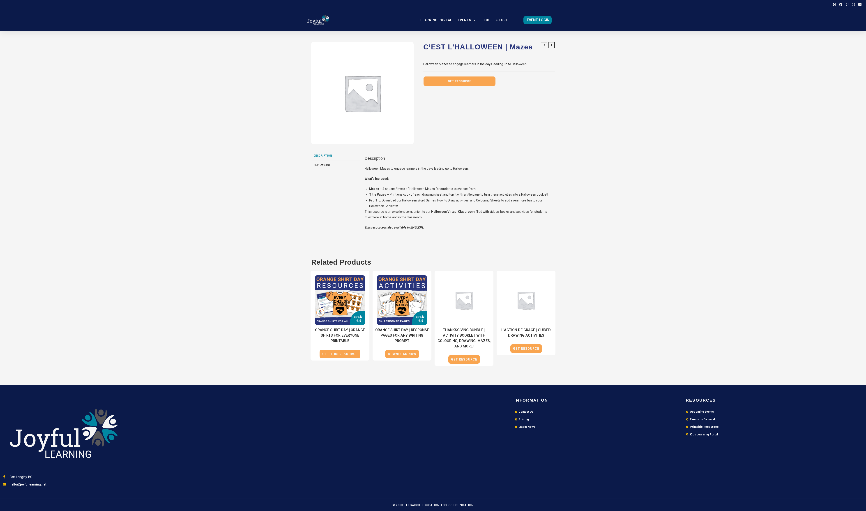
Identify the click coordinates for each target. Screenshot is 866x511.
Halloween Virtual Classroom (453, 211)
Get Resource (459, 81)
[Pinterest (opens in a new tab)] (847, 4)
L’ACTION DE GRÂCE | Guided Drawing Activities (526, 333)
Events (464, 20)
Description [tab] (322, 155)
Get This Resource (340, 354)
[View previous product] (544, 45)
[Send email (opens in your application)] (859, 4)
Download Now (402, 354)
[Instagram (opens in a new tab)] (853, 4)
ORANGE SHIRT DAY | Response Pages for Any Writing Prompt (402, 335)
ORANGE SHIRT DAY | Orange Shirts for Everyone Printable (340, 335)
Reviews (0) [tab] (321, 164)
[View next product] (551, 45)
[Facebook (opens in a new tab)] (840, 4)
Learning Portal (436, 20)
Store (502, 20)
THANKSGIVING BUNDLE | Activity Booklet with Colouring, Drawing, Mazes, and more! (464, 338)
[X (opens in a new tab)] (834, 4)
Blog (486, 20)
